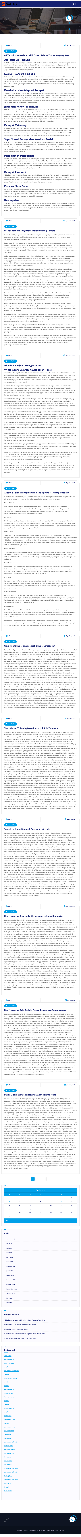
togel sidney (8, 1491)
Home (39, 20)
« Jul (6, 1221)
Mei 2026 (9, 1253)
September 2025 (11, 1289)
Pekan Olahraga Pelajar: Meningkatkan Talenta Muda (30, 1095)
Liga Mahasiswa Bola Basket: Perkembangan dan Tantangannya (35, 1010)
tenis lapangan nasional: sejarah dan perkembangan (29, 646)
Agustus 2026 (10, 1239)
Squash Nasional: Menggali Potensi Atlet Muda (27, 829)
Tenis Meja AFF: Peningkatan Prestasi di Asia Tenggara (31, 728)
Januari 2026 (10, 1271)
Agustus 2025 (10, 1294)
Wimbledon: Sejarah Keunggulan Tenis (23, 365)
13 (40, 1205)
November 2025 (11, 1280)
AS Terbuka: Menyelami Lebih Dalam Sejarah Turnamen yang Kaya (36, 55)
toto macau (7, 1483)
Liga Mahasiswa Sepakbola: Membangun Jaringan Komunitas (33, 916)
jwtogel (6, 1487)
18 (19, 1209)
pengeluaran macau (10, 1427)
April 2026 (9, 1257)
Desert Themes (59, 1530)
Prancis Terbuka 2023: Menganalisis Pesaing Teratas (29, 231)
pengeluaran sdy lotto (11, 1479)
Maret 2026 (10, 1262)
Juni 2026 (9, 1248)
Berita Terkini (11, 51)
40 (43, 1179)
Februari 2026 (10, 1266)
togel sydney (8, 1476)
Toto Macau (7, 1356)
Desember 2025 (11, 1275)
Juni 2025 (9, 1303)
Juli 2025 (9, 1298)
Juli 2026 (9, 1244)
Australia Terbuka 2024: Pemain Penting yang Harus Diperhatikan (36, 493)
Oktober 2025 (10, 1284)
